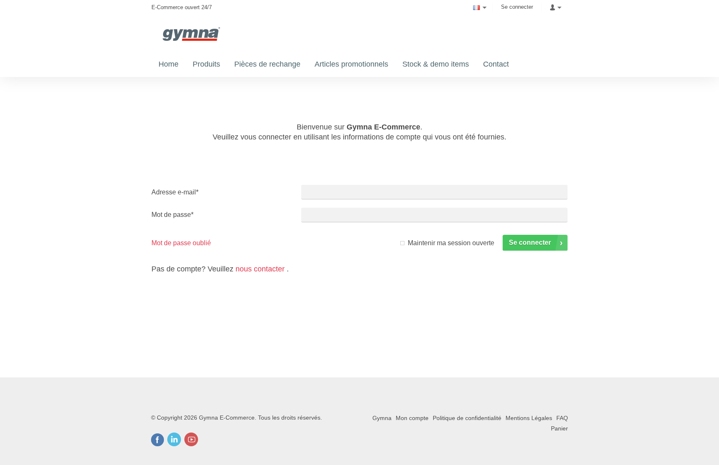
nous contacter (260, 269)
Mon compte (412, 418)
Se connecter (517, 7)
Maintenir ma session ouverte (451, 242)
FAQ (562, 418)
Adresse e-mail (174, 192)
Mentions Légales (529, 418)
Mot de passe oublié (181, 242)
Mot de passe (172, 214)
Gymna (382, 418)
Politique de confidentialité (467, 418)
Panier (559, 428)
